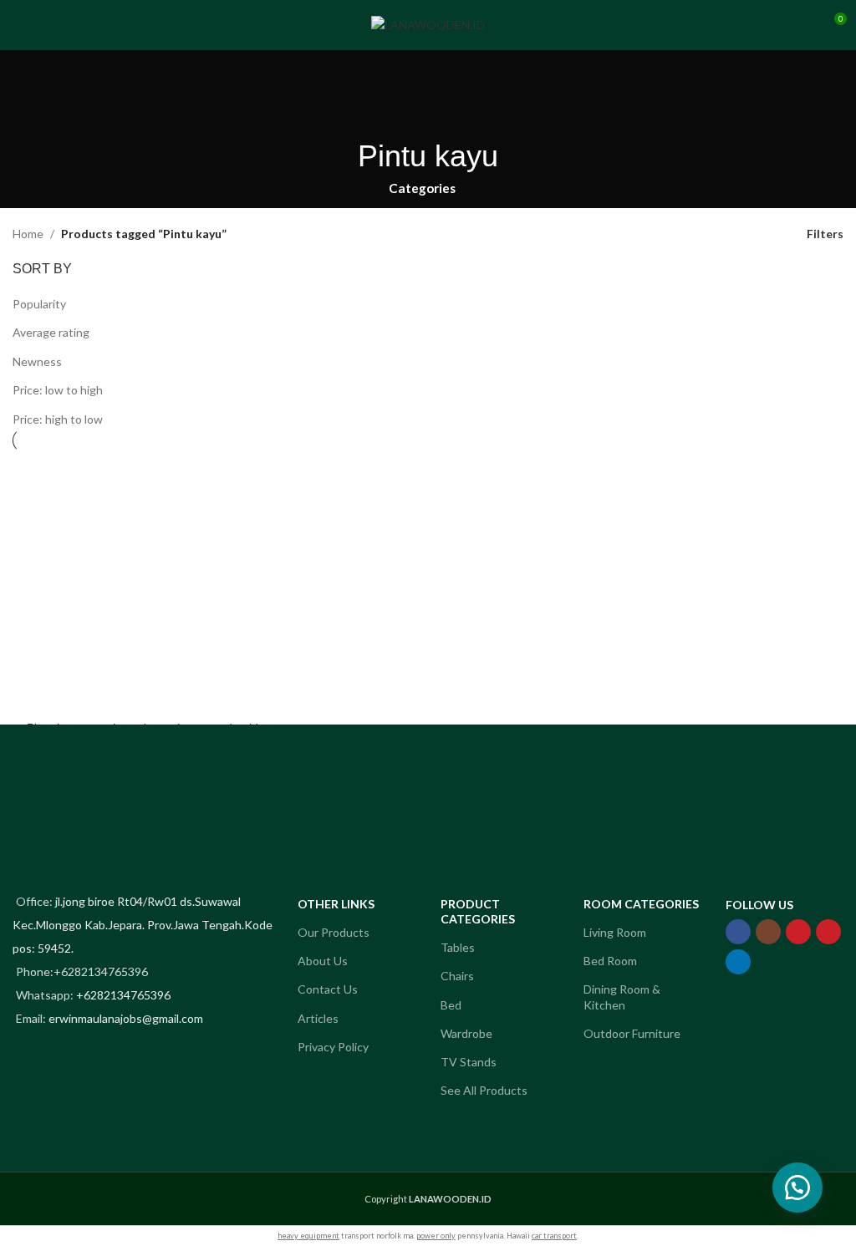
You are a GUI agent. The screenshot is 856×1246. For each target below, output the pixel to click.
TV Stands (469, 1062)
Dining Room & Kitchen (621, 996)
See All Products (484, 1090)
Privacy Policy (333, 1047)
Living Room (614, 932)
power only (436, 1235)
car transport (554, 1235)
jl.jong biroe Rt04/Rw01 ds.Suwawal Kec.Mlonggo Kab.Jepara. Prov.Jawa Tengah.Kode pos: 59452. (143, 924)
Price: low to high (58, 390)
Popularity (39, 304)
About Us (323, 961)
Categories (422, 188)
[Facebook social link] (738, 931)
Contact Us (328, 989)
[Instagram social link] (768, 931)
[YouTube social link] (798, 931)
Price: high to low (58, 419)
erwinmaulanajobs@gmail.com (125, 1018)
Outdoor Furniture (631, 1033)
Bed (451, 1005)
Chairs (457, 976)
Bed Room (610, 961)
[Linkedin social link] (738, 961)
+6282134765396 (123, 995)
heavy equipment (308, 1235)
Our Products (333, 932)
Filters (825, 234)
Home (28, 233)
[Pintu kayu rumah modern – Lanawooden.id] (143, 583)
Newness (37, 361)
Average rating (51, 332)
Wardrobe (466, 1033)
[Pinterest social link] (828, 931)
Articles (318, 1018)
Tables (458, 947)
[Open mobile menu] (19, 25)
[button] (797, 1187)
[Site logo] (428, 24)
